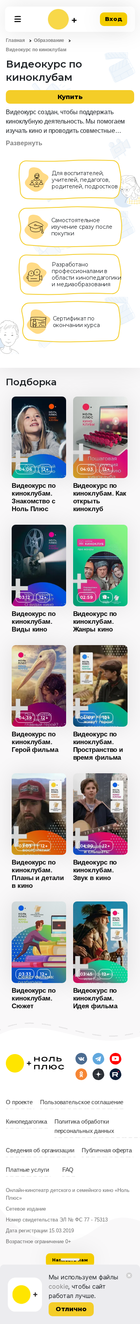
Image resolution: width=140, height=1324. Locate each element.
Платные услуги (27, 1170)
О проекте (19, 1102)
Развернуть (24, 143)
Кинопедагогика (26, 1122)
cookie (58, 1286)
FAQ (68, 1170)
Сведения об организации (40, 1150)
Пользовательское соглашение (81, 1102)
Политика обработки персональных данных (84, 1126)
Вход (113, 19)
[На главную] (62, 19)
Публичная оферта (107, 1150)
